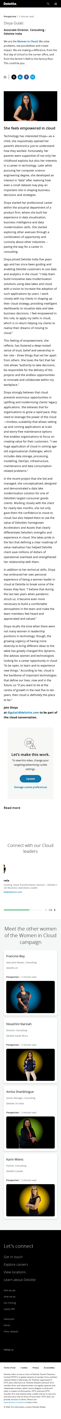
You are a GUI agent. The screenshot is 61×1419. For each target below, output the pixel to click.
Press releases (11, 1331)
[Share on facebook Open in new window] (26, 77)
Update (30, 778)
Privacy (36, 1367)
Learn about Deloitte (20, 1279)
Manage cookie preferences (30, 787)
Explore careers (16, 1264)
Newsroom (9, 1319)
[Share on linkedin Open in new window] (20, 77)
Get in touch (13, 1256)
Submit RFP (9, 1309)
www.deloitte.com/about (14, 1402)
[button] (48, 3)
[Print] (5, 77)
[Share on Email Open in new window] (32, 77)
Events (7, 1325)
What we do (9, 1296)
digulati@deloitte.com (23, 712)
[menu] (55, 4)
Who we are (9, 1290)
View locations (15, 1272)
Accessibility (49, 1367)
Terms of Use (9, 1367)
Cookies (24, 1367)
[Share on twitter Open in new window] (13, 77)
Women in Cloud (27, 41)
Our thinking (10, 1302)
